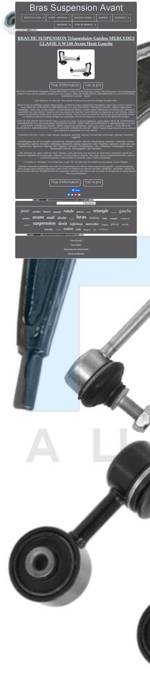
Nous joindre (76, 245)
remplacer (125, 218)
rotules (71, 219)
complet (113, 218)
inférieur (76, 224)
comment (105, 225)
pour (25, 210)
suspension (44, 223)
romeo (58, 230)
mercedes (92, 224)
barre (47, 211)
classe (103, 229)
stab (78, 229)
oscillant (26, 218)
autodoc (48, 229)
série (89, 212)
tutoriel (57, 212)
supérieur (27, 225)
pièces (115, 224)
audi (51, 217)
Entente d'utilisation (76, 253)
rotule (69, 211)
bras (81, 217)
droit (62, 223)
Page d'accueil (76, 240)
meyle (125, 224)
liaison (80, 211)
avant (38, 217)
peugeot (87, 230)
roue (104, 218)
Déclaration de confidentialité (76, 249)
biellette (94, 218)
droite (62, 218)
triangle (100, 210)
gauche (125, 210)
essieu (68, 229)
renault (113, 212)
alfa (94, 230)
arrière (37, 211)
